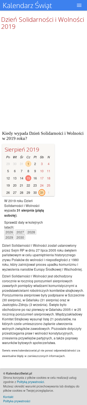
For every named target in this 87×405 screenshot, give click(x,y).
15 (28, 178)
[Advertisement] (43, 80)
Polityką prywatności (30, 382)
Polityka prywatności (16, 401)
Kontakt (8, 397)
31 (42, 192)
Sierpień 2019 (22, 149)
